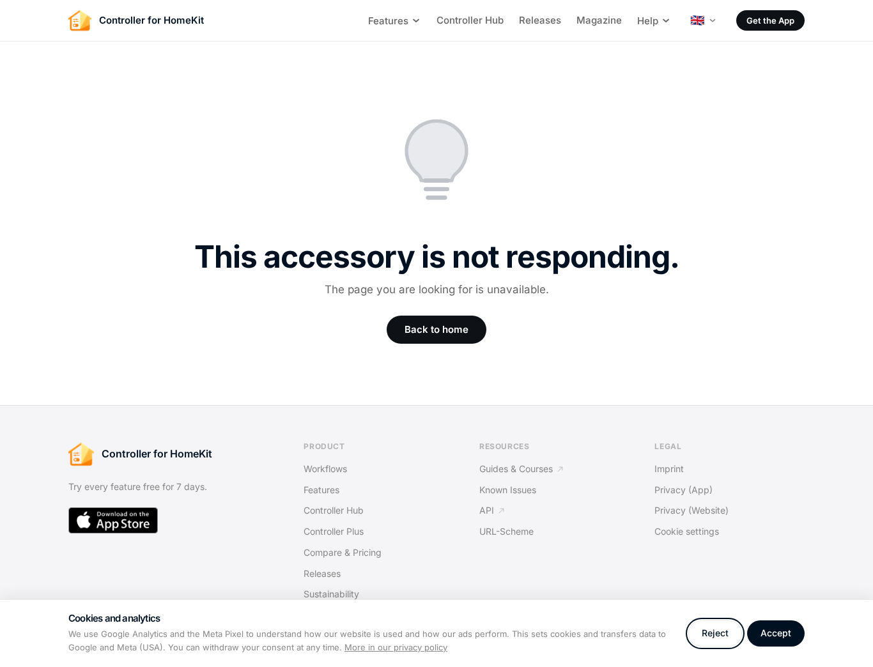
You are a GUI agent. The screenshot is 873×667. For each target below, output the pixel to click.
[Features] (416, 20)
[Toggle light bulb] (436, 163)
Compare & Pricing (343, 552)
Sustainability (331, 593)
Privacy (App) (683, 489)
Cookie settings (686, 531)
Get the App (770, 20)
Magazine (599, 20)
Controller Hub (470, 20)
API (486, 510)
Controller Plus (334, 531)
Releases (540, 20)
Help (647, 21)
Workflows (325, 468)
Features (388, 21)
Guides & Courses (516, 468)
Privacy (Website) (691, 510)
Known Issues (507, 489)
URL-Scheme (506, 531)
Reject (715, 632)
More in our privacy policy (395, 647)
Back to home (436, 329)
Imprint (669, 468)
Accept (776, 632)
